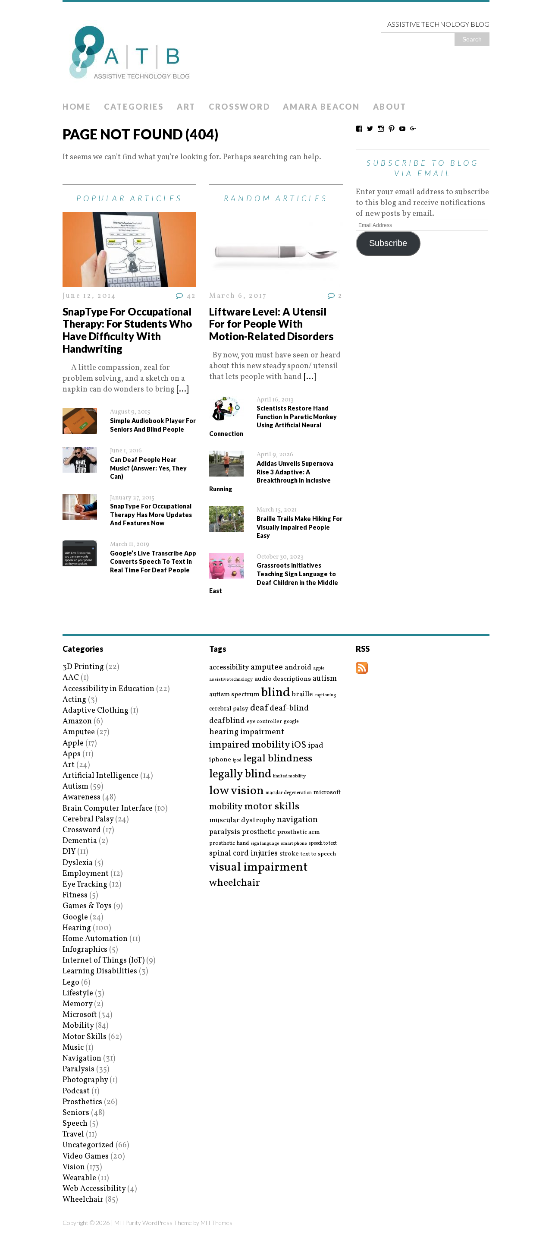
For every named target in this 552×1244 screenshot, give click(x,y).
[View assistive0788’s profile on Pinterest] (391, 128)
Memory (77, 1004)
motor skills (271, 807)
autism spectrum (234, 694)
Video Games (86, 1156)
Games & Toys (87, 906)
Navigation (82, 1058)
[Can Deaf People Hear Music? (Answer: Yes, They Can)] (80, 467)
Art (186, 106)
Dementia (80, 841)
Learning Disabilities (100, 971)
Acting (74, 700)
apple (318, 668)
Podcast (76, 1091)
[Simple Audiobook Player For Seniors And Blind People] (80, 428)
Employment (86, 873)
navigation (297, 820)
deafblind (227, 720)
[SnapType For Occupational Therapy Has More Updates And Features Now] (80, 514)
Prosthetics (82, 1102)
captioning (325, 695)
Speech (75, 1123)
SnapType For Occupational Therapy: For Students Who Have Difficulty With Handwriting (127, 330)
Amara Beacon (321, 106)
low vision (236, 791)
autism (325, 678)
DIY (69, 851)
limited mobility (289, 776)
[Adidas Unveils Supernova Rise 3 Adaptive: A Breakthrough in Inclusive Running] (226, 471)
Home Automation (95, 939)
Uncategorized (88, 1145)
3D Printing (83, 667)
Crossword (239, 106)
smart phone (294, 843)
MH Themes (216, 1222)
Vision (74, 1167)
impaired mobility (249, 745)
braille (302, 694)
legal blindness (277, 759)
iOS (299, 745)
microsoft (327, 793)
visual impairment (258, 867)
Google (75, 917)
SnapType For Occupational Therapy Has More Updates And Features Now (151, 514)
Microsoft (80, 1015)
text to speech (318, 854)
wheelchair (234, 883)
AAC (71, 678)
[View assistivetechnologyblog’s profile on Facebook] (359, 128)
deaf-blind (289, 708)
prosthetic (259, 832)
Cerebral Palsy (88, 819)
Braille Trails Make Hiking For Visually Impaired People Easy (299, 527)
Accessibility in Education (108, 689)
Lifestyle (78, 993)
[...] (182, 389)
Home (77, 106)
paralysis (224, 832)
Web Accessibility (94, 1189)
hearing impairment (246, 732)
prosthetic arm (298, 832)
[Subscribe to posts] (362, 668)
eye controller (264, 721)
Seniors (76, 1113)
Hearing (77, 928)
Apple (73, 743)
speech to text (322, 843)
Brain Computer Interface (108, 808)
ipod (237, 761)
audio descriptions (282, 679)
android (298, 668)
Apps (72, 754)
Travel (73, 1134)
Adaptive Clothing (96, 710)
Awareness (81, 797)
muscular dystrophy (242, 820)
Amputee (79, 732)
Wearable (79, 1178)
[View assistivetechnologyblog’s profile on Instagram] (380, 128)
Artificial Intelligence (100, 775)
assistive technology (231, 679)
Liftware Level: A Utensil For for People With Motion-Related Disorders (271, 324)
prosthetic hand (229, 843)
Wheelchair (83, 1199)
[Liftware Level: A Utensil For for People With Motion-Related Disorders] (276, 281)
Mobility (78, 1025)
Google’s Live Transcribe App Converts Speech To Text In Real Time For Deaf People (153, 561)
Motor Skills (85, 1037)
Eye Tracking (85, 884)
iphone (220, 759)
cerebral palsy (228, 709)
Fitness (75, 895)
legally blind (240, 775)
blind (275, 693)
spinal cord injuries (243, 853)
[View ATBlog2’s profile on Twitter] (370, 128)
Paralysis (78, 1069)
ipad (315, 746)
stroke (289, 854)
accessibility (229, 668)
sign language (265, 844)
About (390, 106)
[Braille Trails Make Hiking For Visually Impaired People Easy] (226, 526)
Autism (75, 786)
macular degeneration (289, 792)
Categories (134, 106)
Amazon (77, 721)
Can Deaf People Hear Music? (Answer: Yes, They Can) (148, 468)
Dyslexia (78, 863)
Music (73, 1047)
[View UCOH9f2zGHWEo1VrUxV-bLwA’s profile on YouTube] (402, 128)
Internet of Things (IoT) (103, 960)
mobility (225, 807)
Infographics (85, 949)
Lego (71, 982)
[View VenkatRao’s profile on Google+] (413, 128)
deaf (259, 708)
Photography (85, 1080)
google (291, 721)
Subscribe (388, 243)
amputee (267, 667)
